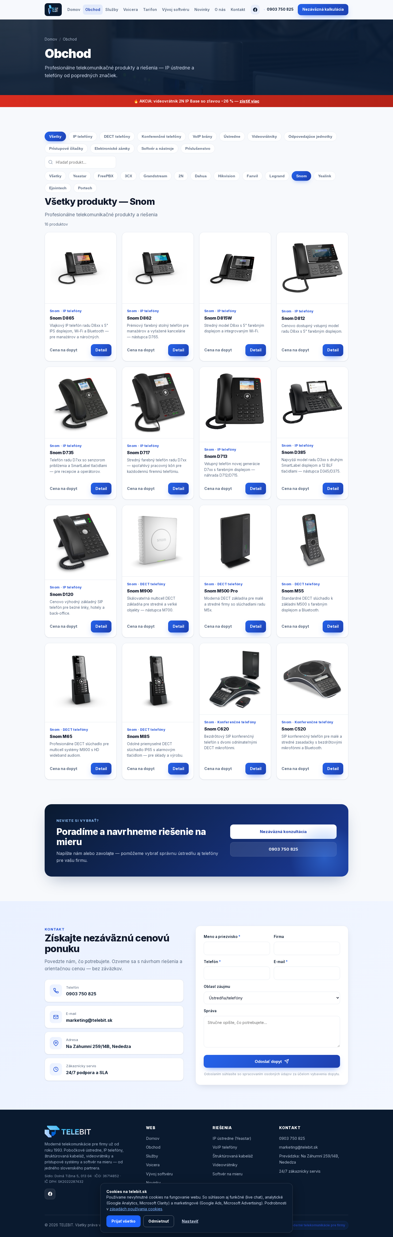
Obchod (92, 9)
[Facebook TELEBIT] (255, 9)
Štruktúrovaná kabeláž (233, 1156)
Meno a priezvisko (222, 936)
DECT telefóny (117, 136)
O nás (220, 9)
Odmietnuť (158, 1221)
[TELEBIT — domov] (53, 9)
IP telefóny (83, 136)
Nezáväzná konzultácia (283, 831)
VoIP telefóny (225, 1147)
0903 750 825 (280, 9)
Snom (301, 176)
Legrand (277, 176)
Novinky (202, 9)
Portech (85, 188)
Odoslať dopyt (268, 1061)
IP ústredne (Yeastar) (232, 1138)
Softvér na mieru (227, 1174)
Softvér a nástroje (157, 148)
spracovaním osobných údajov (267, 1074)
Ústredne (232, 136)
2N (181, 176)
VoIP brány (202, 136)
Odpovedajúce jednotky (310, 136)
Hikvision (226, 176)
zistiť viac (249, 101)
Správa (210, 1011)
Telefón (212, 962)
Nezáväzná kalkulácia (323, 9)
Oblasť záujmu (217, 986)
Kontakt (238, 9)
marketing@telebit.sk (298, 1147)
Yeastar (79, 176)
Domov (73, 9)
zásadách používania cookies (136, 1209)
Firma (279, 936)
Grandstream (155, 176)
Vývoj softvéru (175, 9)
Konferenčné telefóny (161, 136)
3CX (128, 176)
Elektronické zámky (112, 148)
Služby (111, 9)
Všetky (55, 136)
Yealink (324, 176)
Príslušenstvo (197, 148)
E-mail (281, 962)
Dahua (201, 176)
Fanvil (252, 176)
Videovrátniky (264, 136)
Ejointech (58, 188)
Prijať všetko (123, 1221)
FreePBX (105, 176)
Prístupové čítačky (66, 148)
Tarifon (150, 9)
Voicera (130, 9)
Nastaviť (190, 1221)
